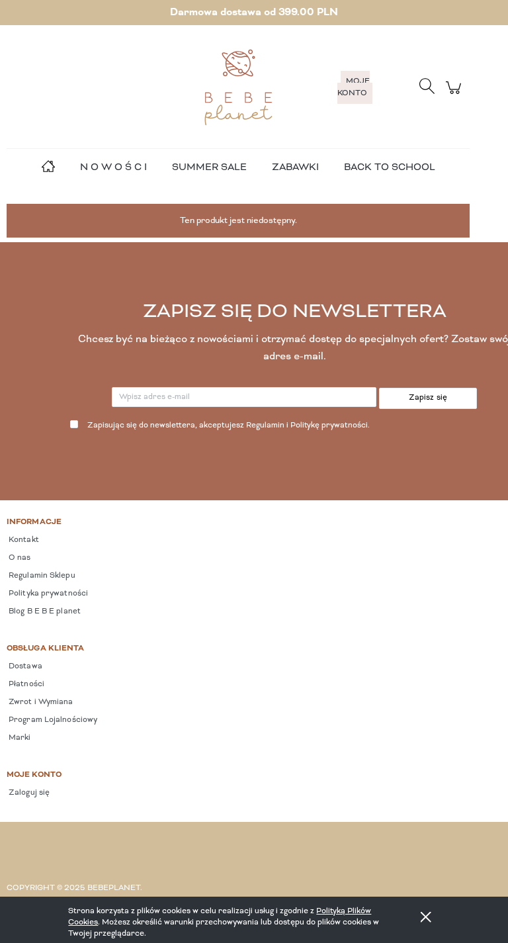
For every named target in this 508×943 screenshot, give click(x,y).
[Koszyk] (455, 95)
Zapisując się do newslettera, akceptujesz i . (228, 425)
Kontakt (23, 540)
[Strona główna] (238, 87)
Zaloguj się (28, 792)
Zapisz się (428, 397)
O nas (19, 558)
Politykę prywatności (329, 425)
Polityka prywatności (47, 593)
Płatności (25, 684)
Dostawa (24, 666)
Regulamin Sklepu (41, 575)
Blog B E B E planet (44, 611)
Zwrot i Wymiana (40, 702)
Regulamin (265, 425)
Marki (19, 738)
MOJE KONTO (353, 87)
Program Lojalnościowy (52, 720)
